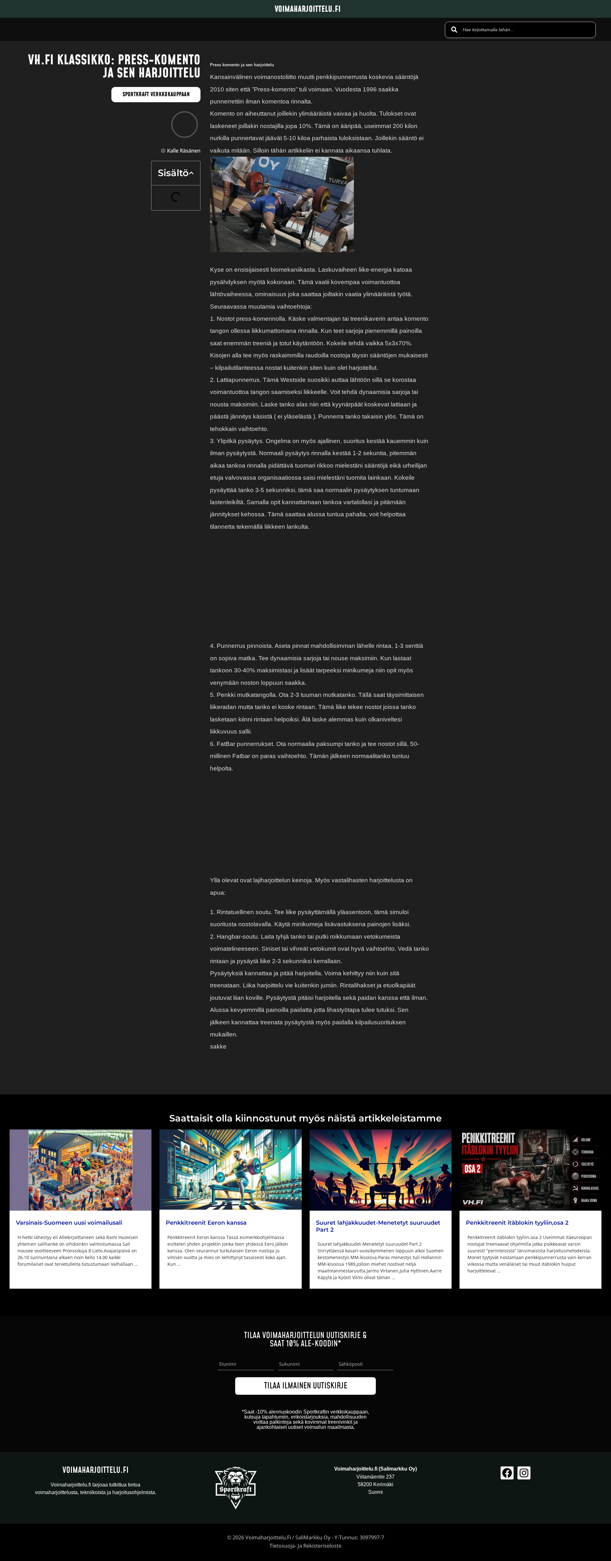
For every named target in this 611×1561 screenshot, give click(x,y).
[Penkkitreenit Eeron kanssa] (230, 1170)
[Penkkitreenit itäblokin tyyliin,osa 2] (530, 1170)
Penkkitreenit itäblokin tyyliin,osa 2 (517, 1222)
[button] (191, 172)
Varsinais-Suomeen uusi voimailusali (69, 1222)
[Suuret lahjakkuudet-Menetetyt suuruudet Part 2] (381, 1170)
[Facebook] (507, 1472)
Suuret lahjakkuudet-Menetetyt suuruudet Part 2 (378, 1226)
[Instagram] (523, 1472)
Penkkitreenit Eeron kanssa (206, 1222)
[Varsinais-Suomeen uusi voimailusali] (80, 1170)
